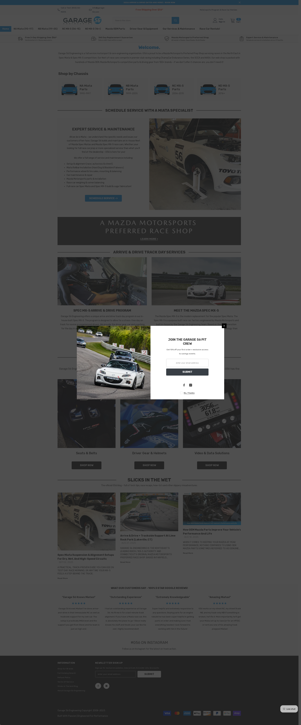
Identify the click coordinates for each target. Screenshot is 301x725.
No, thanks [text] (189, 393)
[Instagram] (190, 385)
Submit (187, 371)
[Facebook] (184, 385)
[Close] (224, 325)
